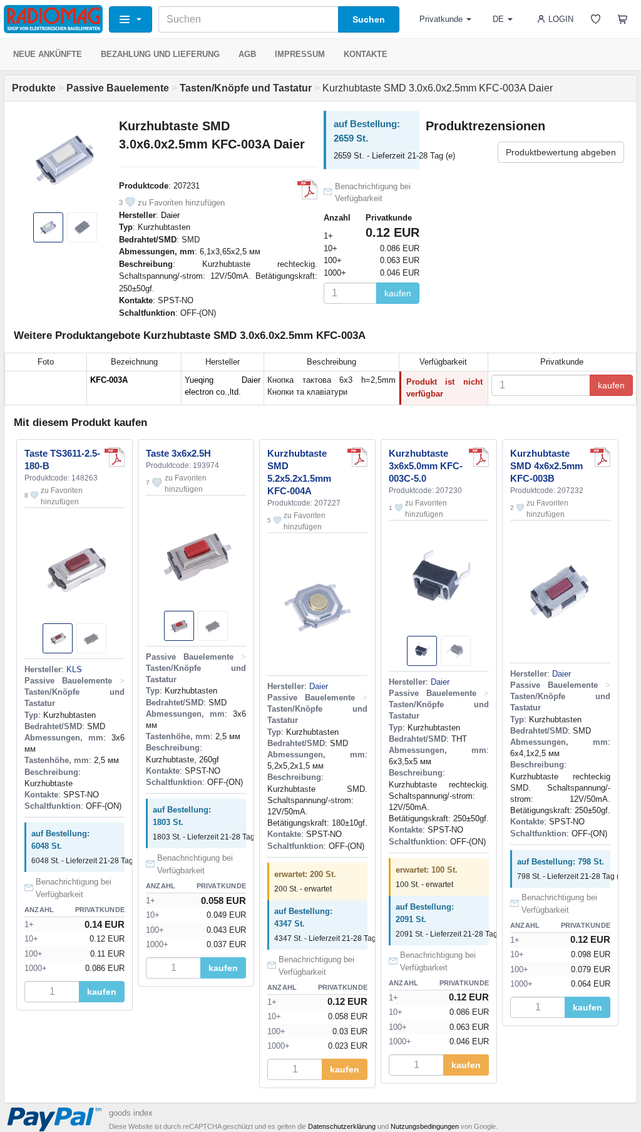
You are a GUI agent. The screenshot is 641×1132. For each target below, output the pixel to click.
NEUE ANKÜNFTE (47, 54)
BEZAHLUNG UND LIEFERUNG (160, 54)
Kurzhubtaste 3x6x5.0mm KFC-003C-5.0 (426, 466)
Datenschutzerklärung (342, 1126)
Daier (170, 215)
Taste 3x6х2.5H (178, 453)
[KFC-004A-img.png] (357, 457)
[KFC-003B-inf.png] (600, 457)
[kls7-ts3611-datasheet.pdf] (115, 457)
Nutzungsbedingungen (425, 1126)
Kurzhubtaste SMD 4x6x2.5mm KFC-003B (546, 466)
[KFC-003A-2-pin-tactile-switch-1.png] (307, 190)
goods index (131, 1113)
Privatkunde (441, 19)
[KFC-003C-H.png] (479, 457)
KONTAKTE (365, 54)
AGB (247, 54)
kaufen (397, 293)
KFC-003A (109, 380)
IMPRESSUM (300, 54)
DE (498, 19)
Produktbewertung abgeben (561, 152)
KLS (74, 669)
